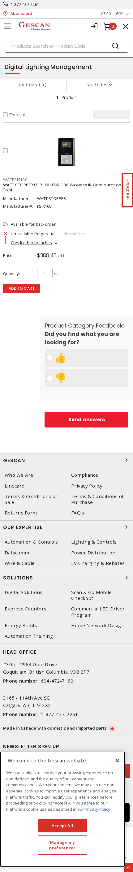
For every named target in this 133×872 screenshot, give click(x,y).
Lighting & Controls (94, 542)
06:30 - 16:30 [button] (112, 13)
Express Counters (25, 609)
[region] (62, 809)
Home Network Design (97, 625)
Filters (32, 85)
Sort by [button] (96, 85)
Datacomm (17, 553)
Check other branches (31, 242)
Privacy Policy (87, 486)
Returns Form (21, 513)
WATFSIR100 (15, 179)
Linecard (14, 486)
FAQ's (77, 513)
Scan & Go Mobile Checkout (91, 595)
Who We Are (19, 475)
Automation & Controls (31, 542)
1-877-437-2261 (25, 4)
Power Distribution (93, 553)
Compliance (84, 475)
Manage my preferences (62, 845)
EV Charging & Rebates (98, 563)
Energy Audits (21, 625)
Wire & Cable (20, 563)
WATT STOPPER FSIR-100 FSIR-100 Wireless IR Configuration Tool (62, 187)
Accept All (63, 825)
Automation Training (29, 636)
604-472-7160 (57, 681)
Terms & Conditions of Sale (31, 499)
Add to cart (22, 288)
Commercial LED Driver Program (98, 612)
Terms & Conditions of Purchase (97, 499)
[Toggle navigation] (7, 26)
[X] (117, 760)
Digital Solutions (23, 592)
